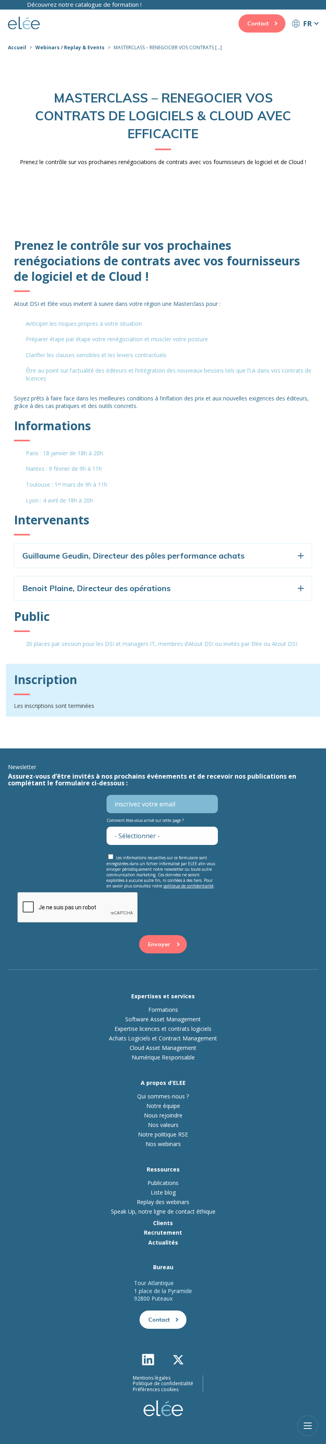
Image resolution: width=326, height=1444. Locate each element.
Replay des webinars (163, 1202)
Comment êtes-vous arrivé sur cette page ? (145, 820)
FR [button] (307, 23)
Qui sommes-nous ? (163, 1096)
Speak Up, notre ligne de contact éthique (163, 1211)
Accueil (17, 47)
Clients (163, 1223)
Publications (163, 1183)
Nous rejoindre (163, 1115)
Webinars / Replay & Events (70, 47)
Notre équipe (163, 1106)
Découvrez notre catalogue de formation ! (84, 4)
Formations (163, 1010)
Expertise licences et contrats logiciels (163, 1029)
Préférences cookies (156, 1389)
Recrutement (163, 1232)
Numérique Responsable (163, 1057)
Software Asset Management (163, 1019)
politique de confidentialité (188, 886)
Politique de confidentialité (163, 1383)
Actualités (163, 1242)
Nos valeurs (163, 1125)
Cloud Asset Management (163, 1048)
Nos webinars (163, 1144)
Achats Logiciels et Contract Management (163, 1038)
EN (305, 38)
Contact (258, 23)
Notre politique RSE (163, 1134)
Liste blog (163, 1192)
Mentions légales (152, 1378)
